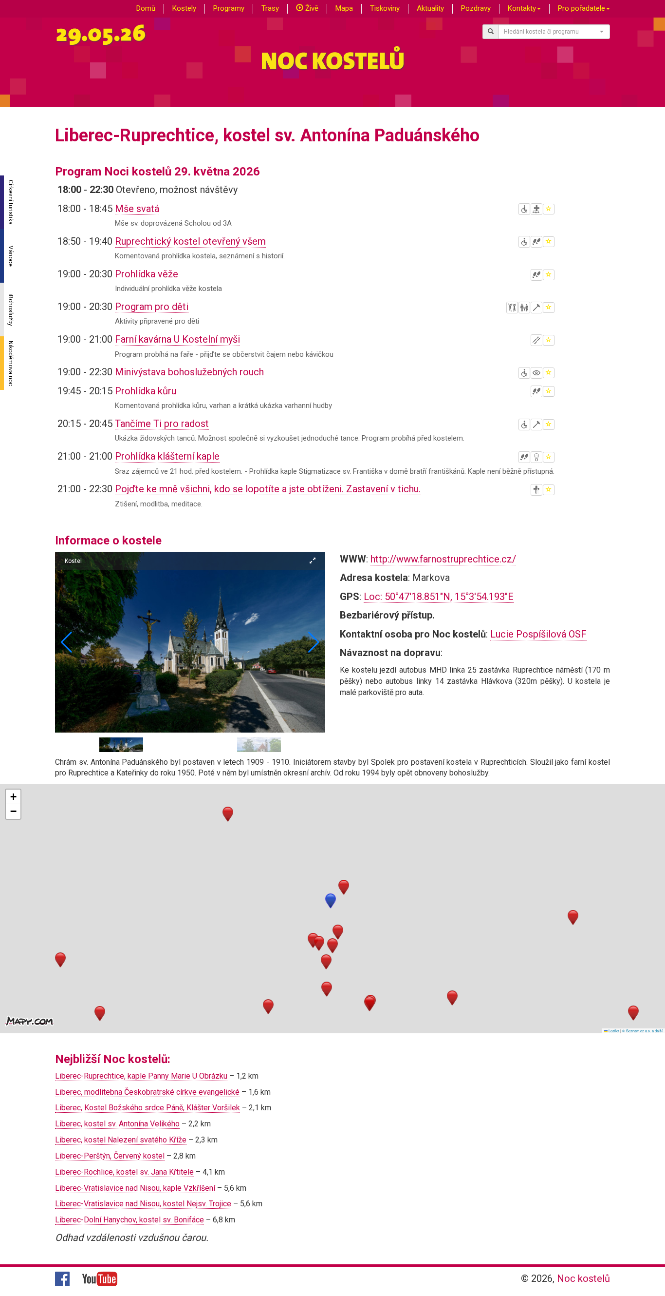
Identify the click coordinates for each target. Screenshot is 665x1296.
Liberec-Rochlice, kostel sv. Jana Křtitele (124, 1172)
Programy (228, 8)
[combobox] (554, 31)
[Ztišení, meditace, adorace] (536, 490)
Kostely (184, 8)
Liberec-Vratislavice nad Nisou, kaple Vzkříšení (135, 1188)
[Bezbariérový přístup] (524, 209)
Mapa (344, 8)
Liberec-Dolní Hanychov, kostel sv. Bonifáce (129, 1219)
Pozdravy (476, 8)
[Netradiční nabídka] (536, 457)
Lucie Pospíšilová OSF (538, 634)
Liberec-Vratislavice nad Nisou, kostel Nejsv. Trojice (143, 1203)
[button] (313, 642)
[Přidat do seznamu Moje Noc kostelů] (548, 209)
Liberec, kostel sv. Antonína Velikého (117, 1123)
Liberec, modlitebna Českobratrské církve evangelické (147, 1092)
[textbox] (551, 31)
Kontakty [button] (522, 8)
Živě (310, 8)
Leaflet (613, 1030)
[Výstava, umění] (536, 373)
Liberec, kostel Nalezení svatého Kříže (120, 1139)
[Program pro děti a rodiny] (524, 307)
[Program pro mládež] (512, 307)
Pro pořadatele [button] (581, 8)
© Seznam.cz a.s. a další (642, 1030)
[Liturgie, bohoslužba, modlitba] (536, 209)
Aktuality (430, 8)
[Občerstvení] (536, 340)
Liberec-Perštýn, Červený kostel (110, 1156)
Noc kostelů (583, 1278)
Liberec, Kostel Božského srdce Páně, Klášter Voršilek (147, 1107)
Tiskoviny (385, 8)
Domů (145, 8)
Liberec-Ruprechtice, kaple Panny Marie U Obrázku (141, 1076)
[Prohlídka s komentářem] (536, 242)
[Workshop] (536, 307)
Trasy (270, 8)
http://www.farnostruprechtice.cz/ (443, 559)
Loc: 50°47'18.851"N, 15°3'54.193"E (439, 596)
